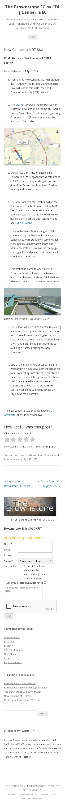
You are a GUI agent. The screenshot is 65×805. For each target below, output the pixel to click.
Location (8, 645)
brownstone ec (12, 459)
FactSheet (9, 641)
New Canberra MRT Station (18, 695)
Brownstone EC (38, 455)
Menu (32, 36)
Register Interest (12, 662)
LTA (17, 104)
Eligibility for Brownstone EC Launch (22, 700)
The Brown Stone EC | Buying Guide (23, 691)
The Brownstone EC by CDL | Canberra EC (32, 9)
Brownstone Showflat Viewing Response (25, 687)
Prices (7, 658)
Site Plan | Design (13, 649)
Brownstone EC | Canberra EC (20, 683)
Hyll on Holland (23, 223)
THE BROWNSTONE (36, 786)
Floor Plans (10, 654)
